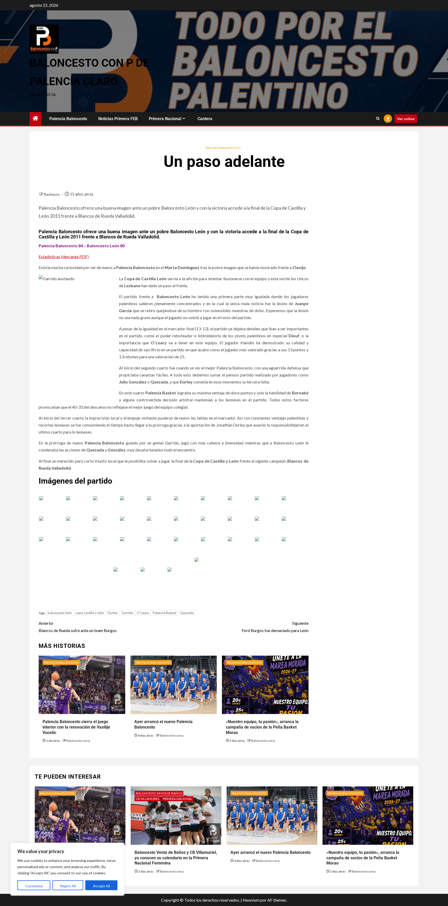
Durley (113, 613)
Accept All (101, 886)
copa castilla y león (89, 613)
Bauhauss (52, 194)
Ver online (406, 118)
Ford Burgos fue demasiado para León (275, 627)
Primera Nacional (165, 118)
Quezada (187, 613)
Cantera (205, 118)
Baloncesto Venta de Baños (159, 793)
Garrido (127, 613)
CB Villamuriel (148, 799)
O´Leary (143, 613)
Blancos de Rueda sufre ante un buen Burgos (78, 627)
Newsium (251, 899)
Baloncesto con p (78, 741)
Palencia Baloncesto (68, 118)
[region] (67, 869)
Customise (34, 886)
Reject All (68, 886)
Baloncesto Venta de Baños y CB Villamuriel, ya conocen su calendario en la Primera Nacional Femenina (176, 858)
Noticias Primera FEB (118, 118)
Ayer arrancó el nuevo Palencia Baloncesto (270, 852)
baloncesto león (60, 613)
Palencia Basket (164, 613)
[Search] (378, 118)
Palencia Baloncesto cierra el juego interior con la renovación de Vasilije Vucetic (76, 727)
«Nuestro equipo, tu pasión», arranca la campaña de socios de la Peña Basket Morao (262, 727)
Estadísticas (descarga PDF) (64, 256)
